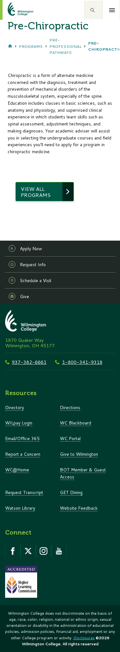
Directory (14, 407)
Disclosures (84, 638)
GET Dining (71, 492)
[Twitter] (28, 551)
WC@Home (17, 470)
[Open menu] (112, 10)
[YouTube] (59, 551)
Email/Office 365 (22, 438)
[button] (93, 10)
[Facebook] (12, 551)
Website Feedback (79, 508)
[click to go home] (13, 10)
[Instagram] (43, 551)
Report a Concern (22, 454)
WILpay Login (18, 423)
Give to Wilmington (79, 454)
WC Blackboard (75, 423)
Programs (31, 46)
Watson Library (20, 508)
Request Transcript (24, 492)
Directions (70, 407)
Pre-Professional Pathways (65, 46)
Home (10, 46)
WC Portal (70, 438)
